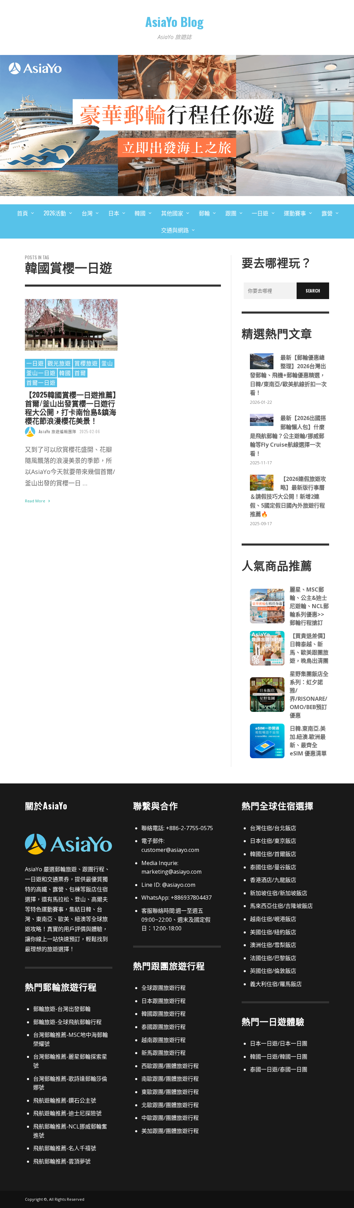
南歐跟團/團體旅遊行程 (170, 1078)
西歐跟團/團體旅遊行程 (170, 1066)
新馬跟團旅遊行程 (163, 1053)
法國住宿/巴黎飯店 (273, 958)
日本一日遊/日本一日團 (278, 1043)
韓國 (65, 373)
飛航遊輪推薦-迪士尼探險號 (67, 1113)
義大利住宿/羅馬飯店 (276, 984)
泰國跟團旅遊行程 (163, 1027)
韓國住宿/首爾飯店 (273, 854)
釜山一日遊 (41, 373)
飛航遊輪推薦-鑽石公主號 (64, 1100)
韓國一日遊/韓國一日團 (278, 1056)
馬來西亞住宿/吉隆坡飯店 (281, 906)
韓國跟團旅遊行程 (163, 1013)
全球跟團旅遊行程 (163, 988)
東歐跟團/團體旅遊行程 (170, 1092)
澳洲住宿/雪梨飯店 (273, 945)
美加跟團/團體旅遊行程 (170, 1131)
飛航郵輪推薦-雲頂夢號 (62, 1161)
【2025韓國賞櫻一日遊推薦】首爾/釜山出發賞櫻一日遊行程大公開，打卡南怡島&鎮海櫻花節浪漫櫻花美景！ (71, 407)
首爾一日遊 (41, 382)
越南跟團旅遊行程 (163, 1040)
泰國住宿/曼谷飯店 (273, 867)
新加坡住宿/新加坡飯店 (278, 893)
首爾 (80, 373)
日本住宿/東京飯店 (273, 841)
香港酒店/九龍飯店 (273, 880)
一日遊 (35, 363)
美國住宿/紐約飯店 (273, 932)
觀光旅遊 (59, 363)
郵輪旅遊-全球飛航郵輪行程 (67, 1022)
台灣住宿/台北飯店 (273, 828)
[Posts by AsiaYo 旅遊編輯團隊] (30, 431)
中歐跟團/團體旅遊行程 (170, 1118)
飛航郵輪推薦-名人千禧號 (64, 1148)
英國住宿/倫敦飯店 (273, 971)
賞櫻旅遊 (86, 363)
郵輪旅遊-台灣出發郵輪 (62, 1009)
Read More (35, 500)
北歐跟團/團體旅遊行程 (170, 1105)
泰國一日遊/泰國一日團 (278, 1069)
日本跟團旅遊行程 (163, 1001)
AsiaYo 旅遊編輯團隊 (57, 431)
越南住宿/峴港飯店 (273, 919)
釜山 (107, 363)
